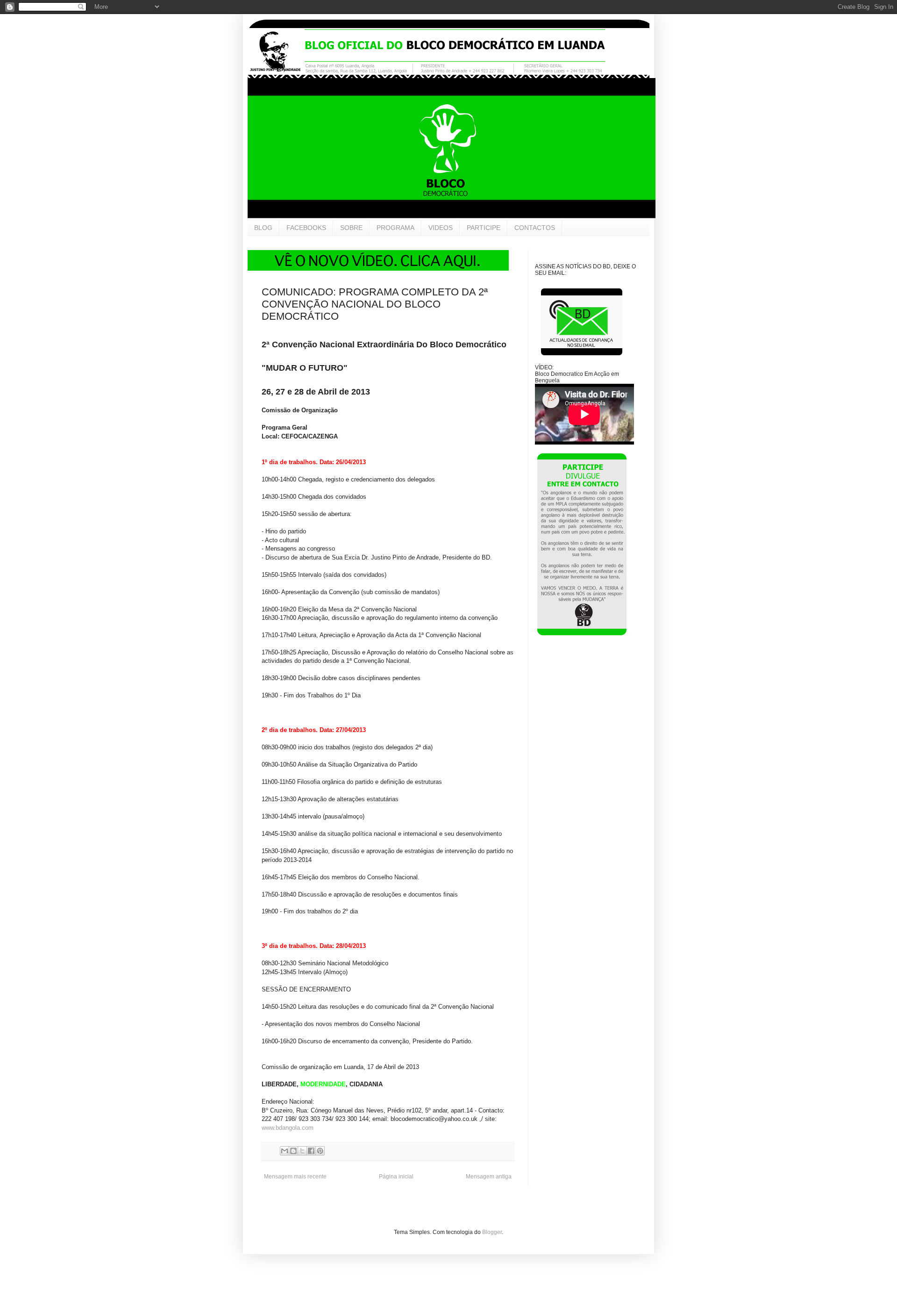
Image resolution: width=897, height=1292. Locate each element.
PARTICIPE (483, 227)
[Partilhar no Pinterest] (320, 1151)
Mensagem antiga (489, 1176)
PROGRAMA (395, 227)
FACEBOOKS (306, 227)
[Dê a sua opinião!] (293, 1151)
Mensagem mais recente (295, 1176)
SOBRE (351, 227)
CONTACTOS (534, 227)
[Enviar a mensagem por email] (284, 1151)
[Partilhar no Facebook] (311, 1151)
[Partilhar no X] (302, 1151)
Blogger (492, 1232)
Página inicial (396, 1176)
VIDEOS (440, 227)
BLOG (263, 227)
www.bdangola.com (287, 1127)
